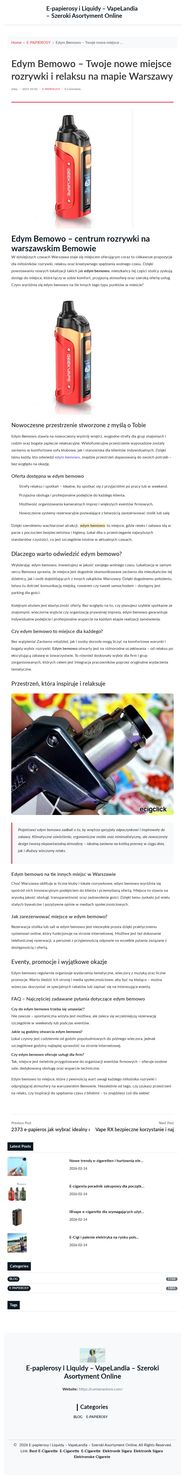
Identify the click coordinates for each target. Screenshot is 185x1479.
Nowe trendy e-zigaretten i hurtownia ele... (106, 1161)
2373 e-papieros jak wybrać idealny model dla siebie (50, 1129)
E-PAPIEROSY (38, 43)
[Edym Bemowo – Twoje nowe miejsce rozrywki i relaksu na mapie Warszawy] (71, 168)
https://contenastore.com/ (101, 1389)
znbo (14, 89)
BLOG (77, 1417)
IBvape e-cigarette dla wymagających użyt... (106, 1212)
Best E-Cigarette (43, 1451)
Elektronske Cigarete (92, 1457)
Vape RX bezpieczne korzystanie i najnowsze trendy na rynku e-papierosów (134, 1129)
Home (16, 43)
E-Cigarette (69, 1451)
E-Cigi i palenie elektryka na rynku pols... (104, 1237)
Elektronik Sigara (117, 1451)
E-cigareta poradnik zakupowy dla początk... (107, 1186)
